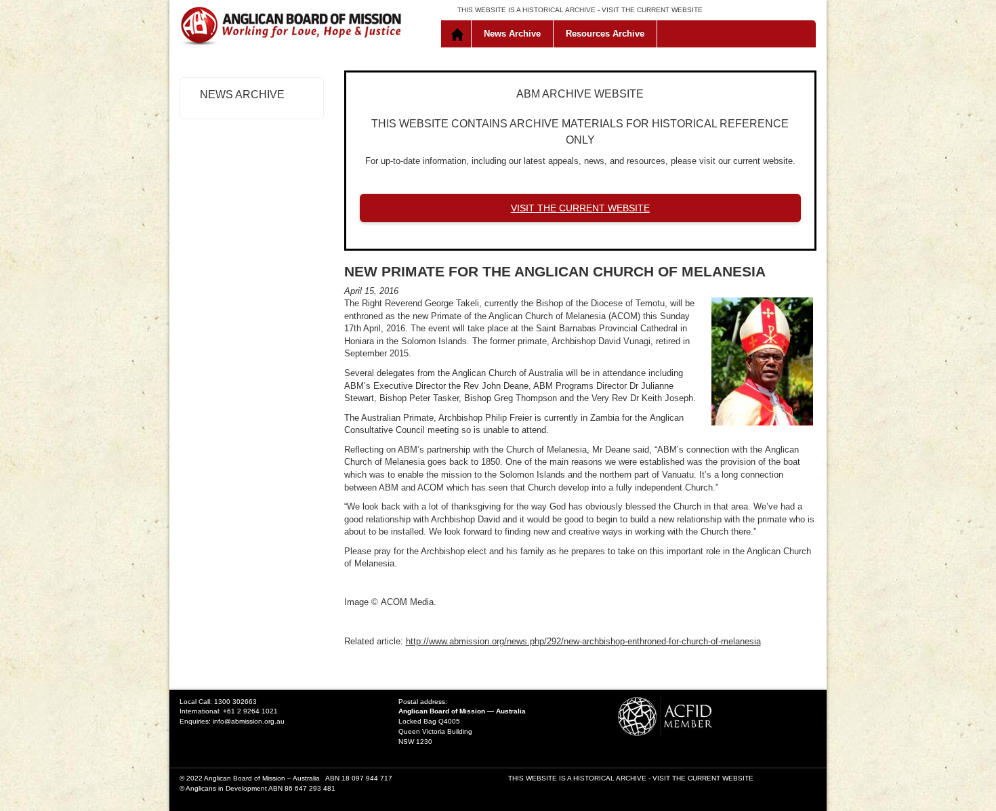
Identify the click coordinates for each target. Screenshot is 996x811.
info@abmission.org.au (249, 721)
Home (459, 33)
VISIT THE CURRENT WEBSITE (652, 10)
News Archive (512, 33)
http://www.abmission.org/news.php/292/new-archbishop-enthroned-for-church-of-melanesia (583, 641)
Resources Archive (605, 33)
